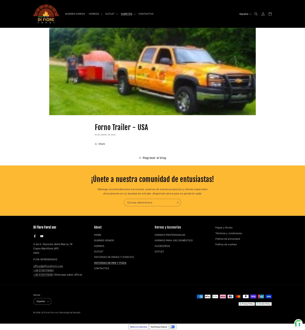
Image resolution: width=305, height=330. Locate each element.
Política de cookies (226, 244)
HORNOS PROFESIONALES (170, 234)
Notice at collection (138, 327)
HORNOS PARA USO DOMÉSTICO (174, 240)
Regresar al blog (154, 157)
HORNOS (99, 246)
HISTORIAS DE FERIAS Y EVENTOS (114, 257)
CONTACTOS (101, 268)
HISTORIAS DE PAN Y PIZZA (110, 262)
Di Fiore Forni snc (50, 312)
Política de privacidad (227, 238)
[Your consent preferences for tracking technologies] (299, 324)
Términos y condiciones (228, 233)
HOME (97, 234)
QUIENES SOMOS (104, 240)
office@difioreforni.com (48, 266)
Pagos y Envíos (223, 227)
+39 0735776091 (43, 274)
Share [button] (101, 143)
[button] (95, 13)
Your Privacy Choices (159, 327)
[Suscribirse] (177, 202)
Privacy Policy (248, 304)
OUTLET (98, 251)
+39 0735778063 (43, 270)
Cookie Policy (264, 304)
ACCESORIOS (162, 246)
